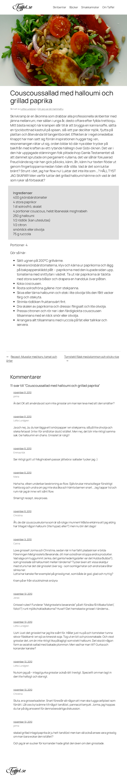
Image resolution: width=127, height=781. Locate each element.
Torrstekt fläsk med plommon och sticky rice (91, 357)
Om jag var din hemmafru (50, 108)
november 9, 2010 (22, 539)
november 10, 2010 (22, 593)
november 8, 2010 (22, 392)
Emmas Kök (19, 452)
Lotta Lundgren (28, 108)
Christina (18, 515)
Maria (16, 476)
